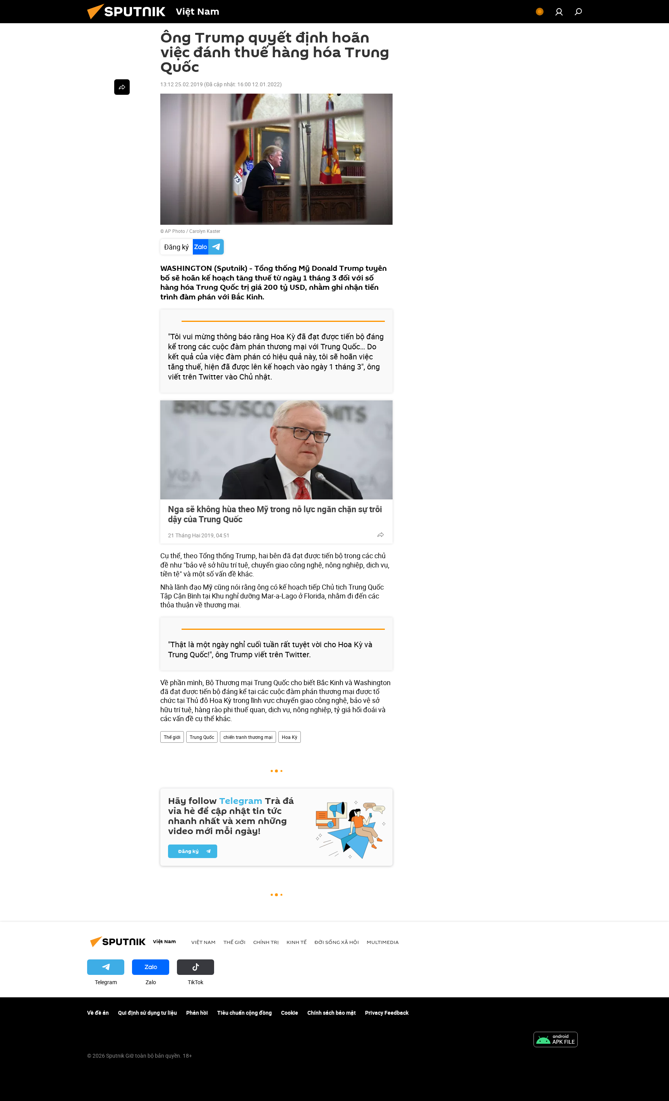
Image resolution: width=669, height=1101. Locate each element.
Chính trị (266, 942)
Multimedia (383, 942)
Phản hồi (197, 1012)
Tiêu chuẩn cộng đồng (244, 1012)
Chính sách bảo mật (331, 1012)
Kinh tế (296, 942)
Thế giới (172, 737)
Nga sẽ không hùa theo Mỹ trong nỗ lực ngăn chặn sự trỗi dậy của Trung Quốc (275, 514)
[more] (380, 534)
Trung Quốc (202, 737)
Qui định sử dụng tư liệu (147, 1012)
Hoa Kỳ (289, 737)
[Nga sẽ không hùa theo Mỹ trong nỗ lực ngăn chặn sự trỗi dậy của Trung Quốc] (276, 449)
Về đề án (98, 1012)
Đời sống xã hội (336, 942)
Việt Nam (203, 942)
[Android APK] (555, 1040)
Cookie (289, 1012)
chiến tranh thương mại (248, 737)
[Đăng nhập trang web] (559, 11)
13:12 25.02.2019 (181, 84)
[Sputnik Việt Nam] (129, 21)
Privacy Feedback (386, 1012)
